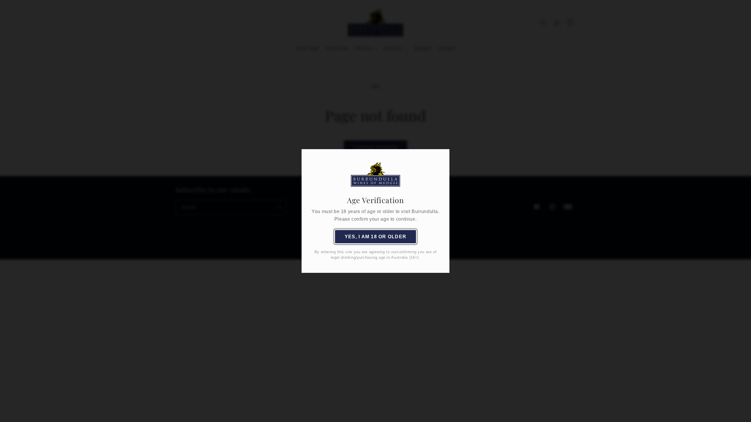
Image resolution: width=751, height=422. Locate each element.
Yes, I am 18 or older (375, 236)
